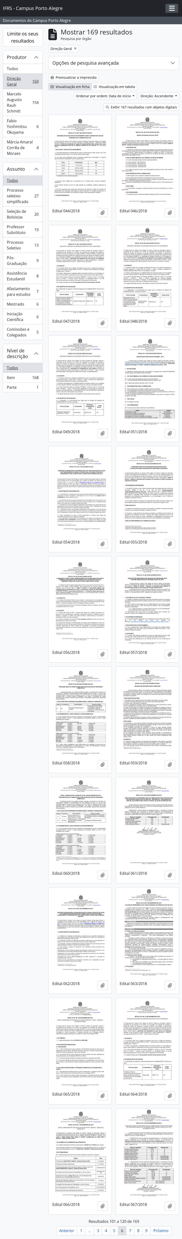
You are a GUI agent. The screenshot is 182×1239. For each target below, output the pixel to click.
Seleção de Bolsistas (23, 214)
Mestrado (23, 305)
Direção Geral (23, 81)
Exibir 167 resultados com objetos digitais (143, 107)
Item (23, 379)
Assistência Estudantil (23, 276)
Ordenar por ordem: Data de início (104, 96)
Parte (23, 388)
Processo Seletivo (23, 245)
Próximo (160, 1230)
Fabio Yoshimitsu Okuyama (23, 126)
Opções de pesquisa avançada (85, 63)
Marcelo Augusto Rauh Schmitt (23, 102)
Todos (12, 68)
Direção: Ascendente (157, 96)
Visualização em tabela (116, 86)
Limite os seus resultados (22, 37)
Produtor (17, 57)
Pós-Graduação (23, 260)
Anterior (66, 1230)
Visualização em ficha (72, 86)
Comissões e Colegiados (23, 332)
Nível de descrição (17, 353)
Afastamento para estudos (23, 291)
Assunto (16, 169)
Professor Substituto (23, 229)
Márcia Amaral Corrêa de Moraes (23, 147)
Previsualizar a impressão (75, 77)
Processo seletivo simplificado (23, 196)
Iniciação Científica (23, 316)
